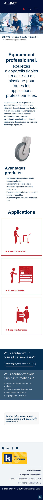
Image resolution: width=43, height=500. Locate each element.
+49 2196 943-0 (24, 9)
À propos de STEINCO (16, 396)
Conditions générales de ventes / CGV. (25, 479)
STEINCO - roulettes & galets (14, 37)
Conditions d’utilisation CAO (29, 483)
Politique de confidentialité (30, 475)
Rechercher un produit (16, 392)
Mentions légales (34, 470)
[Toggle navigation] (36, 9)
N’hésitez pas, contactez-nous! (18, 364)
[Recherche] (30, 9)
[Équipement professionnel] (16, 4)
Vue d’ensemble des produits (19, 389)
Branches (34, 37)
